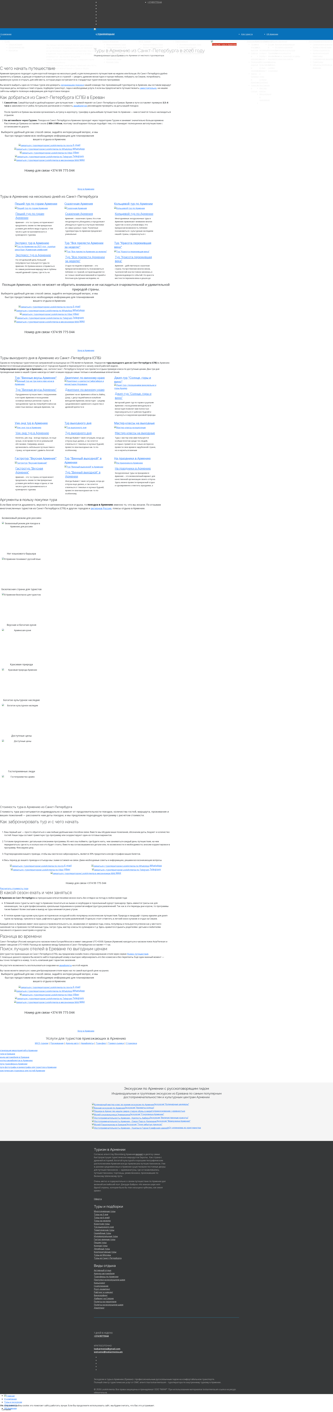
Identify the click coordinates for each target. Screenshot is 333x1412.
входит (139, 1154)
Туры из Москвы (102, 1255)
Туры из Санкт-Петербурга (107, 1258)
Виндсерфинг (101, 1295)
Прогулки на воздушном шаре (109, 1279)
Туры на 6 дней (102, 1217)
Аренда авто (72, 1043)
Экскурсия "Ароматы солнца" (139, 1107)
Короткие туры (102, 1223)
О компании (5, 34)
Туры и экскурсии (106, 34)
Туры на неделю (102, 1220)
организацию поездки (72, 85)
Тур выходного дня (104, 1226)
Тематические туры (104, 1230)
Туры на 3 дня (101, 1214)
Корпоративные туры (105, 1251)
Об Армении (272, 34)
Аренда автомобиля (104, 1273)
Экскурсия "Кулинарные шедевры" (171, 1104)
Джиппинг (99, 1307)
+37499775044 (155, 2)
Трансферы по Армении (106, 1276)
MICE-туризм (41, 1043)
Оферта (98, 1199)
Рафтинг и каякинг (103, 1292)
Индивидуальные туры (106, 1236)
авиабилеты (65, 965)
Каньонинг (99, 1282)
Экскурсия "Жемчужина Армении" (173, 1121)
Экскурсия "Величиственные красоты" (169, 1117)
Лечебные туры (102, 1248)
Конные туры (100, 1245)
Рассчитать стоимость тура (14, 888)
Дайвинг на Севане (104, 1298)
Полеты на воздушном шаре (108, 1304)
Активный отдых (102, 1270)
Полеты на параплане (105, 1301)
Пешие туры (100, 1242)
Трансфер (101, 1043)
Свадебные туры (102, 1233)
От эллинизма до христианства (185, 1127)
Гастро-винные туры (104, 1239)
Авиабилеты (87, 1043)
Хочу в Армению (86, 189)
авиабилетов (80, 105)
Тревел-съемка (116, 1043)
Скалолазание (101, 1286)
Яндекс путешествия (137, 953)
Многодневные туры (104, 1211)
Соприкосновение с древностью (168, 1111)
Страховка (131, 1043)
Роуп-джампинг (102, 1289)
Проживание (57, 1043)
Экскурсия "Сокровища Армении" (147, 1114)
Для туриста (247, 34)
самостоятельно (148, 88)
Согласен (6, 1409)
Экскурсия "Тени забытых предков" (144, 1124)
